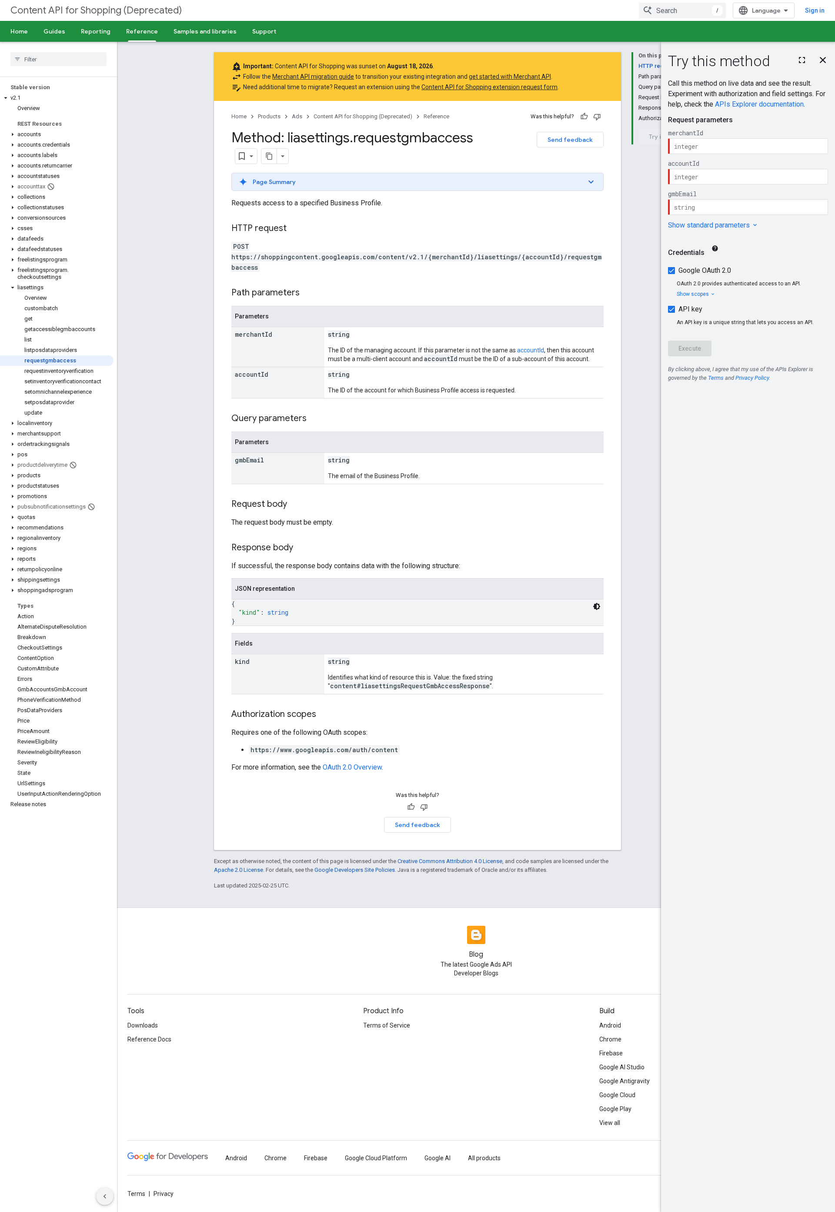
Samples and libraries (205, 31)
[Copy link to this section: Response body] (302, 548)
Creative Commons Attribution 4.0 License (449, 861)
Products (269, 116)
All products (484, 1158)
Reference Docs (149, 1039)
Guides (54, 31)
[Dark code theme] (597, 606)
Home (19, 31)
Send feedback (570, 140)
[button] (57, 98)
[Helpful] (584, 116)
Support (264, 31)
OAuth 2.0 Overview (352, 767)
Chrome (610, 1039)
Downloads (142, 1025)
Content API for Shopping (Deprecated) (96, 10)
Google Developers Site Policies (354, 870)
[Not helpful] (597, 116)
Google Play (615, 1108)
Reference (142, 31)
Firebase (611, 1053)
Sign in (815, 10)
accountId (530, 350)
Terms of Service (386, 1025)
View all (609, 1122)
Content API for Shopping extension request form (489, 87)
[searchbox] (58, 59)
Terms (136, 1193)
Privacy (164, 1193)
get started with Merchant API (510, 76)
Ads (297, 116)
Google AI (437, 1158)
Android (610, 1025)
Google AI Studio (622, 1067)
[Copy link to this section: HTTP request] (295, 229)
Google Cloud (617, 1094)
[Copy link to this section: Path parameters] (308, 293)
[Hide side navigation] (105, 1196)
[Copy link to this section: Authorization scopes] (325, 715)
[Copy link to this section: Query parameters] (315, 419)
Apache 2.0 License (238, 870)
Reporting (95, 31)
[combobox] (682, 10)
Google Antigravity (624, 1081)
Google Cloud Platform (376, 1158)
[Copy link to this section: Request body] (295, 504)
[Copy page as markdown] (269, 156)
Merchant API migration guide (313, 76)
